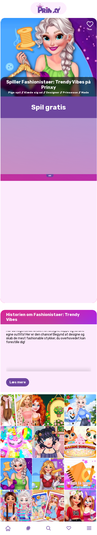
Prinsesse (70, 92)
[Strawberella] (16, 410)
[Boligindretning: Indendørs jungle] (48, 410)
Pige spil (14, 92)
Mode (85, 92)
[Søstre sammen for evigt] (48, 506)
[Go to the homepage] (48, 8)
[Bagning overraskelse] (80, 442)
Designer (52, 92)
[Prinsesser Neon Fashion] (16, 506)
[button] (28, 528)
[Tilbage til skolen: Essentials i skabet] (80, 474)
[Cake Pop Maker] (16, 442)
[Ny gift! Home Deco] (48, 474)
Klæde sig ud (33, 92)
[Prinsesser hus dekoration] (80, 506)
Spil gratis (48, 107)
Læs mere (17, 382)
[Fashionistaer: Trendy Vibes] (16, 474)
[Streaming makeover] (48, 442)
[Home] (8, 528)
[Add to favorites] (90, 26)
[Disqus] (48, 241)
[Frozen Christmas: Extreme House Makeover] (80, 410)
